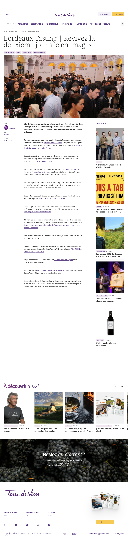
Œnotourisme (52, 24)
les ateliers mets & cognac (63, 260)
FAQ (5, 515)
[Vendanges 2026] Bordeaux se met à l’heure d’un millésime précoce (109, 255)
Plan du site (65, 534)
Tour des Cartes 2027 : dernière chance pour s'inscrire (109, 299)
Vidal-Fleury (40, 252)
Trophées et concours (100, 24)
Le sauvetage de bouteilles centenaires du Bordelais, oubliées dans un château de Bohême (46, 430)
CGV (50, 515)
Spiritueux (68, 426)
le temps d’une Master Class (41, 161)
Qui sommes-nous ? (33, 513)
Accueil (5, 31)
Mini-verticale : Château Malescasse (106, 344)
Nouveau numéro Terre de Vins (104, 426)
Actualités (23, 24)
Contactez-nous (11, 513)
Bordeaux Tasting (27, 52)
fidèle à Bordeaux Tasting (53, 143)
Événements (67, 24)
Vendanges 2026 (101, 251)
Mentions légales (74, 534)
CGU (26, 515)
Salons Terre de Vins (9, 52)
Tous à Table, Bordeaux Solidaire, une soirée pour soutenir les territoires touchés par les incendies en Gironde (110, 210)
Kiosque (51, 513)
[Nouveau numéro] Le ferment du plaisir (110, 430)
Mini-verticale (100, 340)
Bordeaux (18, 52)
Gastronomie (81, 24)
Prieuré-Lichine (76, 249)
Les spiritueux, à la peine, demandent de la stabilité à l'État (79, 430)
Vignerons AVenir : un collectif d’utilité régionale (108, 166)
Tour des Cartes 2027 (102, 295)
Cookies (83, 534)
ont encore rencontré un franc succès (52, 198)
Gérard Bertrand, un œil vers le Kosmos (16, 430)
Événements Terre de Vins (39, 52)
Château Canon (29, 252)
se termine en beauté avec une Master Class (53, 270)
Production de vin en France (10, 426)
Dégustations (37, 24)
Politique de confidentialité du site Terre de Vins (98, 534)
